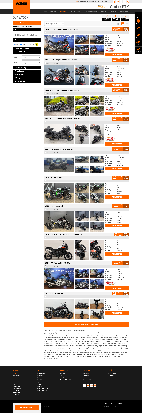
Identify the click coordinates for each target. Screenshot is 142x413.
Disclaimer (111, 376)
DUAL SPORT (16, 386)
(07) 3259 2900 (106, 1)
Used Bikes (40, 380)
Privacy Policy (112, 374)
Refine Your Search (21, 23)
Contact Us (86, 374)
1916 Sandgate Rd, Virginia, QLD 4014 (88, 1)
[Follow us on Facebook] (114, 1)
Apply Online (40, 386)
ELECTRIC (16, 382)
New (16, 44)
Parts (61, 376)
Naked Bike (16, 392)
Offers (72, 12)
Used (30, 44)
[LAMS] (36, 44)
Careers (85, 378)
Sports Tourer (17, 388)
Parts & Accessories (92, 12)
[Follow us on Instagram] (125, 1)
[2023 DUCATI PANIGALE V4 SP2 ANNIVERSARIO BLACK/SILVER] (74, 75)
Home (45, 12)
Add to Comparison (52, 32)
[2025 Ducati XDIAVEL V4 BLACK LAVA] (74, 309)
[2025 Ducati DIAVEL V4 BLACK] (74, 221)
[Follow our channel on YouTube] (118, 1)
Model (16, 62)
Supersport (16, 394)
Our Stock (63, 12)
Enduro (15, 378)
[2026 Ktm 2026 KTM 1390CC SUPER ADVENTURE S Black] (74, 250)
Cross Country (17, 380)
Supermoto (16, 390)
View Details (117, 55)
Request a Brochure (43, 388)
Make (15, 57)
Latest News (124, 12)
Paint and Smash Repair (67, 380)
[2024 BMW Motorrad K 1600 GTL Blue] (74, 278)
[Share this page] (127, 1)
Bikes (14, 374)
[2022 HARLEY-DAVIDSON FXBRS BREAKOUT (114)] (74, 106)
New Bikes (53, 12)
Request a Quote (42, 390)
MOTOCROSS (17, 376)
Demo (24, 44)
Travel (15, 384)
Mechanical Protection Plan (68, 382)
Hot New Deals (41, 374)
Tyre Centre (63, 378)
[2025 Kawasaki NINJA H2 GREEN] (74, 193)
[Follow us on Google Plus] (121, 1)
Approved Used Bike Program (46, 382)
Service (79, 12)
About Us (113, 12)
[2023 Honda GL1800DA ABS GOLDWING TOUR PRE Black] (74, 134)
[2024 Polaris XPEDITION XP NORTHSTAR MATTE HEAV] (74, 164)
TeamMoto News (88, 382)
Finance (103, 12)
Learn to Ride (87, 380)
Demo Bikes (40, 378)
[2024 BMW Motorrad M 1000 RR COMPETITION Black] (74, 45)
